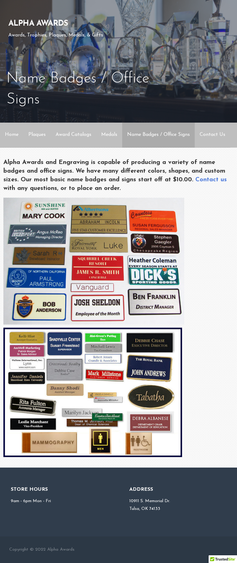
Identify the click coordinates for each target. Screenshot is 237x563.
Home (12, 134)
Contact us (211, 180)
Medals (109, 134)
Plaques (37, 134)
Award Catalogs (73, 134)
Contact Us (212, 134)
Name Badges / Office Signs (158, 134)
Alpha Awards (38, 23)
